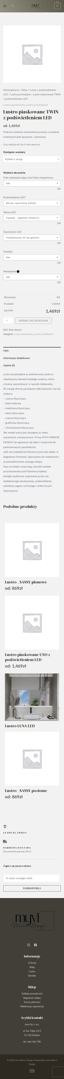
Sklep (24, 90)
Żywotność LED (12, 232)
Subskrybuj (32, 888)
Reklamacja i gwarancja (32, 1006)
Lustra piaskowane (14, 105)
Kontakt (32, 976)
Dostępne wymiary (14, 152)
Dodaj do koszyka (33, 320)
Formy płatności (32, 1002)
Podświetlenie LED (14, 197)
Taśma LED (9, 212)
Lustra (32, 971)
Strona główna (11, 90)
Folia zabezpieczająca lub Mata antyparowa (28, 177)
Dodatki (7, 251)
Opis (6, 350)
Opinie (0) (9, 365)
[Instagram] (28, 944)
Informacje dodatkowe (16, 358)
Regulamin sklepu (32, 998)
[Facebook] (35, 944)
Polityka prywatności (32, 994)
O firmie (32, 963)
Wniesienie (11, 271)
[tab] (32, 351)
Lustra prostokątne (20, 94)
